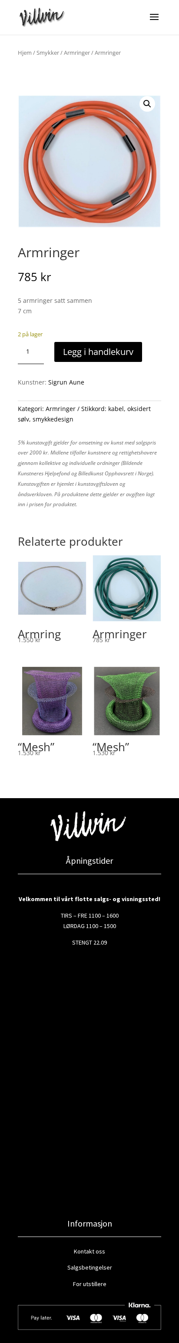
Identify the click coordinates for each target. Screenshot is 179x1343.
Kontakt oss (89, 1251)
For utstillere (89, 1284)
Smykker (47, 52)
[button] (147, 104)
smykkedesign (53, 419)
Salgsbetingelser (89, 1267)
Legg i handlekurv (98, 352)
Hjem (25, 52)
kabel (116, 409)
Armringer (77, 52)
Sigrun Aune (66, 382)
